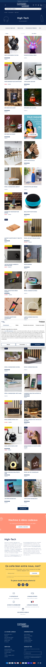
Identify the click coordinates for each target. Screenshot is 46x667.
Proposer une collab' (8, 638)
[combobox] (23, 9)
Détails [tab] (17, 325)
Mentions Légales (27, 638)
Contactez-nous (16, 598)
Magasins (6, 635)
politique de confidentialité (35, 576)
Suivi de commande (8, 649)
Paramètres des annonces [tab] (28, 325)
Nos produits (11, 12)
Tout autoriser (37, 344)
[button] (5, 5)
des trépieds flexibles (36, 546)
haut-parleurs (27, 542)
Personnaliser (22, 344)
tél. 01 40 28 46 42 (27, 641)
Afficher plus (23, 508)
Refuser (8, 344)
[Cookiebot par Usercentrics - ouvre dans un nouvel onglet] (40, 322)
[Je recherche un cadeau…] (40, 9)
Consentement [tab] (6, 325)
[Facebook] (19, 584)
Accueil (5, 12)
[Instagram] (23, 584)
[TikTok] (27, 584)
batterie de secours (14, 554)
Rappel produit (27, 637)
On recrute (6, 641)
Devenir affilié (7, 640)
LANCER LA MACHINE (23, 526)
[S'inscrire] (40, 653)
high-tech (15, 542)
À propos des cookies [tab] (40, 325)
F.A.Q (5, 653)
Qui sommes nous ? (8, 634)
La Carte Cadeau (7, 652)
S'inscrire (34, 573)
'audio (12, 548)
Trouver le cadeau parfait (9, 655)
